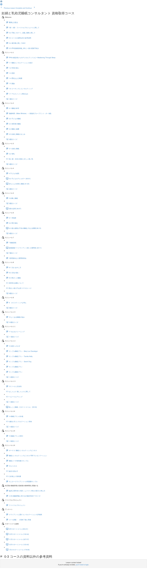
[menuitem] (1, 5)
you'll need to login (82, 565)
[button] (1, 2)
